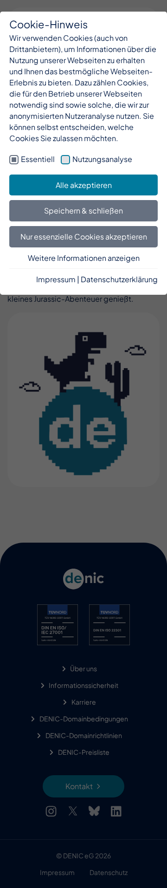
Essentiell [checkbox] (38, 159)
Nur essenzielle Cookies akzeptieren (83, 236)
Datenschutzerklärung (119, 279)
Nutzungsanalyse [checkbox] (102, 159)
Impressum (56, 279)
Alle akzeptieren (84, 185)
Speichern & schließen (83, 210)
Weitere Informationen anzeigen (84, 258)
